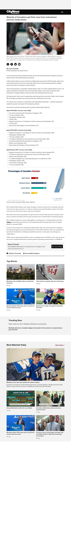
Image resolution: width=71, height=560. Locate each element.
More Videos (59, 345)
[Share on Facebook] (11, 64)
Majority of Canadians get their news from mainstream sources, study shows (32, 18)
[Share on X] (8, 64)
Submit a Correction (15, 253)
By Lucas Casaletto (13, 69)
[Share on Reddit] (15, 64)
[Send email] (19, 64)
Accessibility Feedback (32, 253)
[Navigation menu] (62, 12)
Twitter (9, 222)
